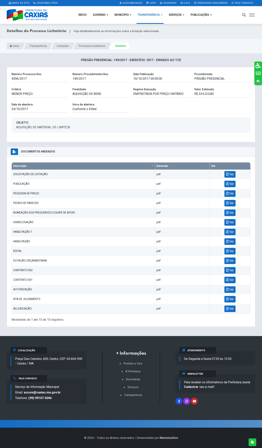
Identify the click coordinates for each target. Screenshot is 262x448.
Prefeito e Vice (133, 363)
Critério (16, 89)
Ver (213, 165)
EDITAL (17, 251)
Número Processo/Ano (26, 74)
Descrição (19, 165)
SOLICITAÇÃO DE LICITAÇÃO (30, 174)
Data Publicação (143, 74)
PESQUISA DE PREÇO (26, 193)
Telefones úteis (47, 3)
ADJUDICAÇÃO (22, 308)
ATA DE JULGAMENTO (26, 299)
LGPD (152, 3)
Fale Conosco (243, 3)
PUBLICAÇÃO (21, 183)
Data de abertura (22, 104)
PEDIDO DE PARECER (26, 203)
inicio (16, 45)
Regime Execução (144, 89)
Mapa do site (21, 3)
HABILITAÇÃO (21, 241)
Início (82, 15)
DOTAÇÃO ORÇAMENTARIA (30, 260)
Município (122, 15)
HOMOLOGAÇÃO (23, 222)
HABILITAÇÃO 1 (22, 231)
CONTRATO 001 (23, 279)
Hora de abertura (83, 104)
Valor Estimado (204, 89)
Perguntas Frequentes (212, 3)
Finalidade (79, 89)
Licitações (63, 45)
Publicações (200, 15)
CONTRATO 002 (23, 270)
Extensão (162, 165)
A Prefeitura (133, 371)
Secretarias (133, 379)
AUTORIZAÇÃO (22, 289)
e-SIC (186, 3)
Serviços (175, 15)
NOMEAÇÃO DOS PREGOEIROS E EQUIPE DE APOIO (44, 212)
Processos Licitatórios (92, 45)
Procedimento (203, 74)
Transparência (149, 15)
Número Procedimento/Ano (90, 74)
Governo (99, 15)
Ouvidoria (170, 3)
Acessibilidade (132, 3)
